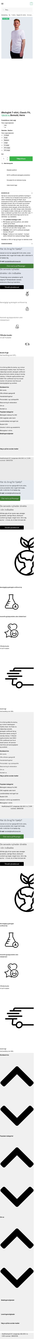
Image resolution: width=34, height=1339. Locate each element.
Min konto (3, 395)
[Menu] (4, 3)
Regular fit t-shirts (21, 15)
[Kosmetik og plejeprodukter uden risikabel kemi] (11, 615)
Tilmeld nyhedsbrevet (12, 290)
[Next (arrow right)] (3, 110)
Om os (2, 411)
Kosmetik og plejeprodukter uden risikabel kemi (13, 621)
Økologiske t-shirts (6, 436)
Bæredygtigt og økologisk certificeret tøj (13, 305)
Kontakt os (3, 414)
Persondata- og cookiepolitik (9, 405)
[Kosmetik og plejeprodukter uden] (11, 953)
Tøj (9, 15)
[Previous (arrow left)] (1, 110)
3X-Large (7, 150)
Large (6, 142)
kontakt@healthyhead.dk (13, 261)
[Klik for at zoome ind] (17, 37)
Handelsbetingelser (6, 402)
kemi (7, 323)
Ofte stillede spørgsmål (7, 398)
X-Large (6, 145)
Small (5, 137)
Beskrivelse (5, 193)
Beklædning (4, 15)
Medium (6, 140)
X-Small (6, 135)
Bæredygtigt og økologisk (7, 928)
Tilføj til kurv (21, 159)
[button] (7, 158)
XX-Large (7, 147)
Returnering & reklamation (8, 408)
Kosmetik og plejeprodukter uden (9, 959)
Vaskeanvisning (6, 243)
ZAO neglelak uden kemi (8, 423)
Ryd (2, 154)
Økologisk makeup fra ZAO (8, 420)
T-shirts (13, 15)
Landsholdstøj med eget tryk (9, 426)
